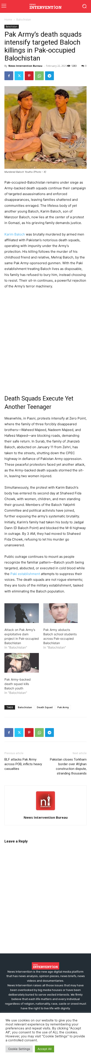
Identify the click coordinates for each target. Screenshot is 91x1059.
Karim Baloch (14, 234)
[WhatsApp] (39, 75)
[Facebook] (8, 75)
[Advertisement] (45, 340)
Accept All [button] (44, 1049)
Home (8, 19)
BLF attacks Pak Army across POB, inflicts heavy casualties (23, 764)
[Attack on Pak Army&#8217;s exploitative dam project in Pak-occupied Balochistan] (21, 613)
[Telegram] (49, 75)
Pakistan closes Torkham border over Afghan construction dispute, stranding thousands (68, 766)
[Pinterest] (29, 75)
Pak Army (63, 707)
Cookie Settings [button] (19, 1049)
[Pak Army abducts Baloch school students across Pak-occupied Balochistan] (60, 613)
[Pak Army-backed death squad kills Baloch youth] (21, 663)
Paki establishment (25, 574)
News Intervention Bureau (25, 65)
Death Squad (45, 707)
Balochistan (23, 19)
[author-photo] (45, 811)
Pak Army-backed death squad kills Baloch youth (17, 684)
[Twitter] (19, 75)
